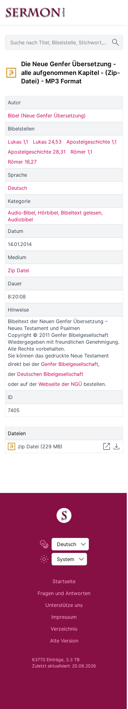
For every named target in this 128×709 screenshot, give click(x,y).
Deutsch (17, 188)
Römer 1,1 (81, 152)
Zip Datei (18, 270)
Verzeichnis (64, 629)
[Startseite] (64, 515)
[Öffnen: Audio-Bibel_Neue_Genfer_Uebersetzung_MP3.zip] (107, 446)
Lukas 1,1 (18, 142)
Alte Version (64, 641)
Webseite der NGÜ (60, 384)
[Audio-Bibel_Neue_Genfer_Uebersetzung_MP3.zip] (11, 72)
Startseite (64, 581)
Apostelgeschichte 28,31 (37, 152)
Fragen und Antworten (64, 593)
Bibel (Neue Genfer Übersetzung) (47, 115)
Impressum (64, 617)
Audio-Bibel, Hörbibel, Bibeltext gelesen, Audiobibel (55, 216)
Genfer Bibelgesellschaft (69, 364)
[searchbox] (64, 42)
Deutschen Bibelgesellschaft (50, 374)
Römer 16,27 (22, 162)
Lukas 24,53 (47, 142)
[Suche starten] (115, 42)
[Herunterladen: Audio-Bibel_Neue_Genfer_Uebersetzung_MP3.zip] (116, 446)
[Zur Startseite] (35, 12)
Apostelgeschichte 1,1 (91, 142)
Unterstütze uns (64, 605)
